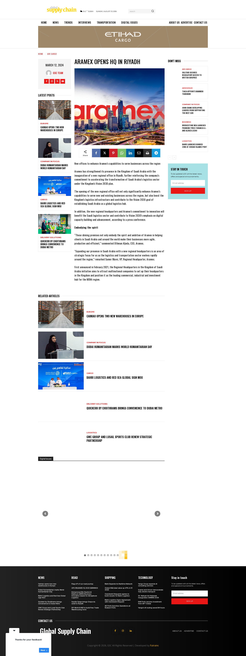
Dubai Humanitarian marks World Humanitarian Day (54, 167)
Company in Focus (49, 161)
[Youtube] (62, 81)
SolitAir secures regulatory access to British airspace (192, 75)
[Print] (147, 153)
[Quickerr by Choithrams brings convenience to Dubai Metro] (54, 224)
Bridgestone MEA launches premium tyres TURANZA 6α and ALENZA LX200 (194, 128)
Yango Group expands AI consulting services (147, 585)
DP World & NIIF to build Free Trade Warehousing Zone (85, 609)
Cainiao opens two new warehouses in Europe (52, 129)
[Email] (139, 153)
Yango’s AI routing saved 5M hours (151, 608)
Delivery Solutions (50, 237)
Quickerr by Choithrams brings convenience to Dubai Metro (53, 244)
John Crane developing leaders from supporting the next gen (193, 110)
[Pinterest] (113, 153)
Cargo (43, 199)
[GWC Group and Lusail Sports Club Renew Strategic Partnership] (61, 437)
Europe (44, 123)
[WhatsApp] (122, 153)
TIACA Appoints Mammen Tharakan (192, 92)
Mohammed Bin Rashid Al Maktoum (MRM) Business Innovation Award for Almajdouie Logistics (84, 595)
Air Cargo (52, 53)
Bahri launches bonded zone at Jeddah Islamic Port (194, 145)
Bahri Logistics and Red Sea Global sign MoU (52, 205)
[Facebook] (46, 81)
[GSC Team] (49, 73)
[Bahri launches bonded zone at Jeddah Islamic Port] (174, 144)
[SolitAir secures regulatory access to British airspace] (174, 73)
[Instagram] (52, 81)
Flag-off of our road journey (82, 584)
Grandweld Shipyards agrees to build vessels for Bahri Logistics (117, 595)
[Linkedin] (130, 153)
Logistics (92, 433)
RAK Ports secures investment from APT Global (150, 603)
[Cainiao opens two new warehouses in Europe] (54, 110)
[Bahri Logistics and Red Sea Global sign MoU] (54, 186)
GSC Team (58, 73)
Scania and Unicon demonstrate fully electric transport (150, 591)
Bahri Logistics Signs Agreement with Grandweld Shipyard (117, 601)
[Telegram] (156, 153)
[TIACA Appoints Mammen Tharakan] (174, 91)
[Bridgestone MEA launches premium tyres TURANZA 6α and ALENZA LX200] (174, 126)
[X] (57, 81)
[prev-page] (170, 157)
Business (186, 122)
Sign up (187, 191)
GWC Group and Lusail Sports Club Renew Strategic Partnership (119, 439)
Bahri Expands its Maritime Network (118, 584)
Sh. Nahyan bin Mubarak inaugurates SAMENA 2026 (148, 597)
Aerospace (187, 88)
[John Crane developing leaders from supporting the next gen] (174, 109)
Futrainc (154, 645)
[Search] (152, 11)
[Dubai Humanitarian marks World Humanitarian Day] (54, 148)
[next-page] (174, 157)
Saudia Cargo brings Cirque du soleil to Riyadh (83, 603)
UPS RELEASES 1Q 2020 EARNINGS (84, 588)
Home (40, 53)
